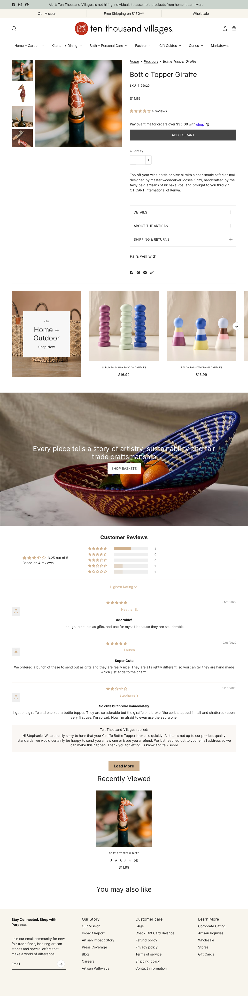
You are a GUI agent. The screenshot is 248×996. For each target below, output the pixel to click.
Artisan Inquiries (210, 933)
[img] (116, 603)
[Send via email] (145, 272)
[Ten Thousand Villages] (124, 28)
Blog (85, 954)
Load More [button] (124, 766)
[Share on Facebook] (131, 272)
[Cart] (234, 28)
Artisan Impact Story (98, 940)
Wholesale (206, 940)
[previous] (12, 334)
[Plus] (148, 160)
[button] (141, 111)
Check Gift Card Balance (154, 933)
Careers (88, 961)
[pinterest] (27, 4)
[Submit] (61, 964)
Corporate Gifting (211, 926)
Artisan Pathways (95, 968)
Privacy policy (146, 947)
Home (134, 61)
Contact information (151, 968)
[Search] (14, 28)
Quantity (136, 151)
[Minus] (133, 160)
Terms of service (148, 954)
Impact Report (93, 933)
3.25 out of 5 (58, 558)
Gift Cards (206, 954)
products (151, 61)
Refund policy (146, 940)
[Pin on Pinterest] (138, 272)
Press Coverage (94, 947)
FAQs (139, 926)
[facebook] (13, 4)
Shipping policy (147, 961)
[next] (236, 326)
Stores (203, 947)
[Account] (225, 28)
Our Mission (91, 926)
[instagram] (20, 4)
